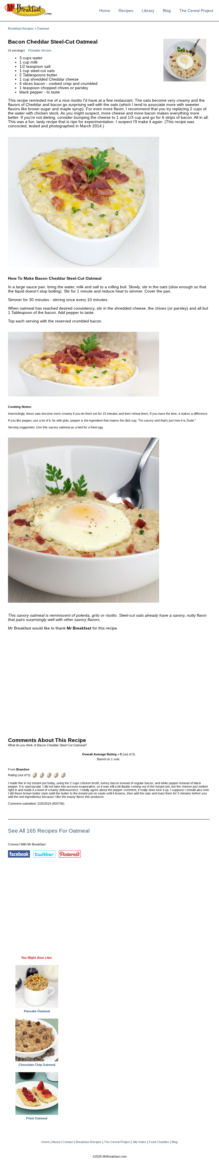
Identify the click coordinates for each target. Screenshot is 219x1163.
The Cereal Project (196, 11)
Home (104, 11)
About (56, 1142)
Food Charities (159, 1142)
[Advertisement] (109, 682)
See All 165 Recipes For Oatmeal (49, 831)
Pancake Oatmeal (37, 1011)
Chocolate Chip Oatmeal (37, 1064)
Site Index (139, 1142)
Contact (67, 1142)
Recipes (126, 11)
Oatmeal (43, 28)
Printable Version (39, 50)
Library (148, 11)
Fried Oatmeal (36, 1118)
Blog (167, 11)
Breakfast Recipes (21, 28)
